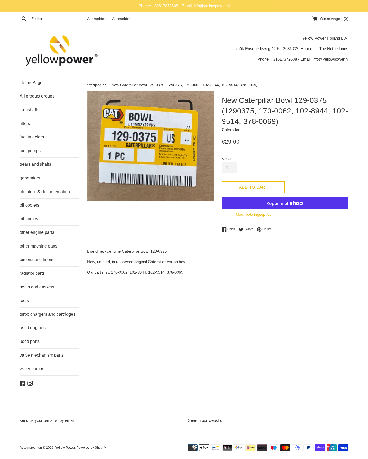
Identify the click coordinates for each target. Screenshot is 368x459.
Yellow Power (65, 448)
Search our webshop (206, 420)
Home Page (31, 82)
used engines (33, 327)
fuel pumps (30, 150)
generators (30, 178)
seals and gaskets (37, 287)
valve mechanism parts (42, 355)
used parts (30, 341)
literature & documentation (45, 191)
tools (24, 300)
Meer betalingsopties (253, 214)
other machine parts (38, 246)
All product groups (37, 96)
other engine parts (37, 232)
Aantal (226, 159)
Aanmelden (96, 19)
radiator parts (32, 273)
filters (25, 123)
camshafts (29, 109)
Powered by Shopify (91, 448)
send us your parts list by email (47, 420)
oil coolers (29, 205)
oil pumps (29, 219)
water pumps (32, 368)
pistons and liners (36, 259)
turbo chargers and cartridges (47, 314)
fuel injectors (32, 137)
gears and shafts (35, 164)
